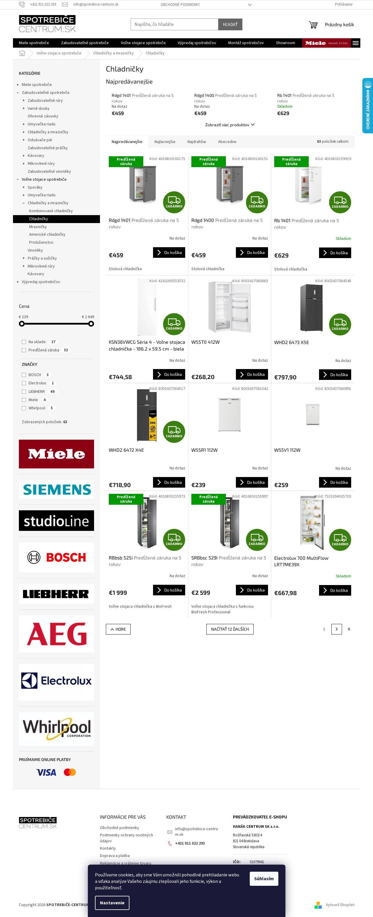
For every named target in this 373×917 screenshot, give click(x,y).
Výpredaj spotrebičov (41, 282)
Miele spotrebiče (37, 85)
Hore (121, 629)
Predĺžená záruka (48, 350)
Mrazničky (38, 227)
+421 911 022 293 (190, 843)
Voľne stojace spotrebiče (44, 179)
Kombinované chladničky (51, 211)
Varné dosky (39, 109)
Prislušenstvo (41, 242)
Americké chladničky (47, 234)
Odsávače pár (40, 140)
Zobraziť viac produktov (227, 124)
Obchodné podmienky (180, 4)
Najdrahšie (197, 142)
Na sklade (42, 342)
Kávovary (36, 156)
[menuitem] (34, 43)
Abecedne (227, 142)
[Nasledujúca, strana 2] (336, 629)
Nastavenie (112, 903)
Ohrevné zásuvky (43, 116)
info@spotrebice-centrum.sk (196, 832)
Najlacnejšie (165, 142)
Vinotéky (35, 250)
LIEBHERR (42, 392)
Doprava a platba (115, 856)
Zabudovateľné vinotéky (49, 172)
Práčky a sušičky (42, 258)
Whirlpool (41, 408)
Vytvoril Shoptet (340, 905)
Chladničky (38, 219)
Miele (37, 400)
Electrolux (41, 383)
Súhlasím (264, 879)
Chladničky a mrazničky (48, 132)
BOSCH (39, 375)
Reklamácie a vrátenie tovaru (125, 863)
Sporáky (35, 187)
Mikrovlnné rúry (41, 164)
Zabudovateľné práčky (48, 148)
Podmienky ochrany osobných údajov (126, 838)
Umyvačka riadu (41, 124)
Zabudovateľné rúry (45, 101)
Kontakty (108, 848)
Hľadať (230, 24)
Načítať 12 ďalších (230, 629)
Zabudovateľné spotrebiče (46, 93)
